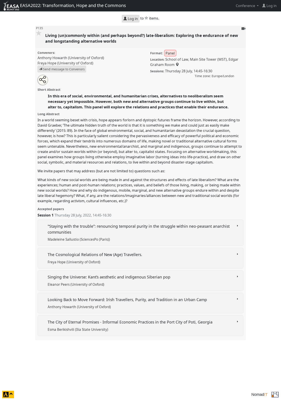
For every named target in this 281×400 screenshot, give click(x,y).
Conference (246, 5)
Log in (132, 18)
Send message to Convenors (63, 69)
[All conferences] (275, 394)
